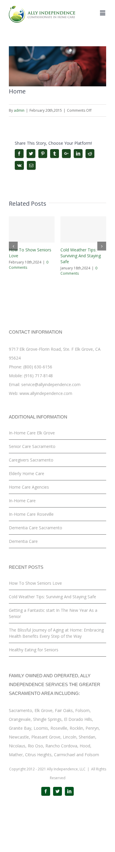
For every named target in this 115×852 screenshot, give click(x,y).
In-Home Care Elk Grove (32, 433)
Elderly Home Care (26, 473)
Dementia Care (23, 541)
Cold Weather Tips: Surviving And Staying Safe (80, 255)
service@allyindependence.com (50, 384)
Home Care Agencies (29, 487)
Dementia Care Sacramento (35, 527)
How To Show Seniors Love (35, 583)
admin (19, 110)
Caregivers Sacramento (31, 460)
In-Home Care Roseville (31, 514)
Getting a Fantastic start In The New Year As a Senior (53, 613)
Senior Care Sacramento (32, 446)
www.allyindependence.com (45, 393)
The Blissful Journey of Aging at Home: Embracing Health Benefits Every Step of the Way (56, 633)
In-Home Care (22, 500)
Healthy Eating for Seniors (33, 649)
